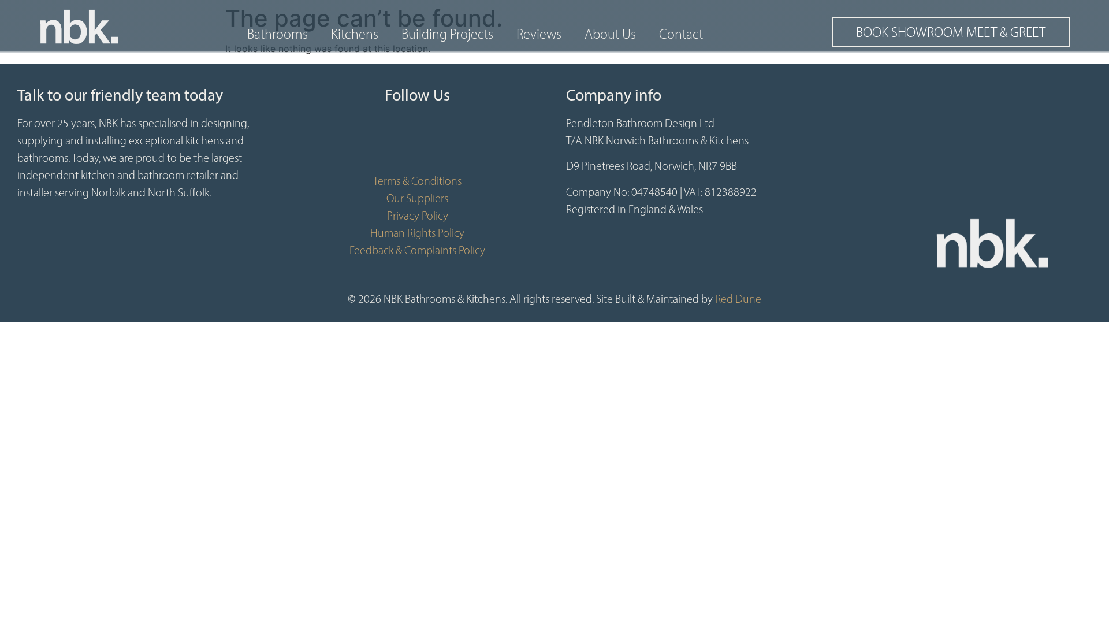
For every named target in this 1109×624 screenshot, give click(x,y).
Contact (681, 34)
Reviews (538, 34)
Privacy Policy (417, 215)
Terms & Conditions (417, 181)
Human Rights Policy (417, 233)
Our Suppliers (417, 198)
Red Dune (738, 299)
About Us (610, 34)
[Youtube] (417, 143)
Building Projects (447, 34)
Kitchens (354, 34)
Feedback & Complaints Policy (417, 250)
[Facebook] (383, 143)
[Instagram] (452, 143)
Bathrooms (277, 34)
